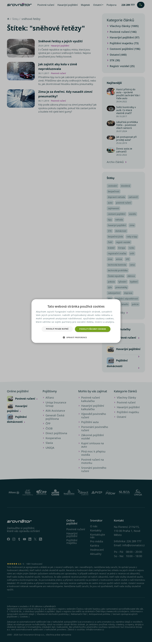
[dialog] (76, 321)
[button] (76, 337)
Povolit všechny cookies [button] (92, 329)
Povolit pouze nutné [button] (57, 328)
